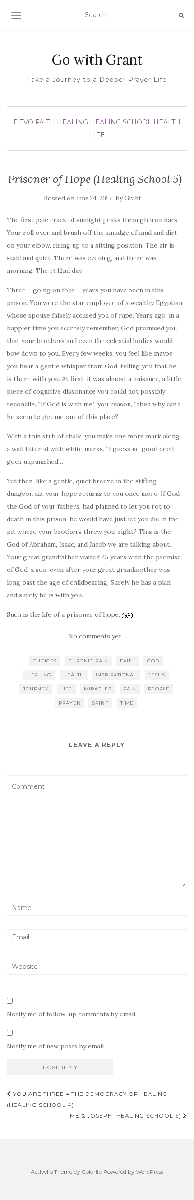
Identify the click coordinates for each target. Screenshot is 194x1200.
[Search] (181, 15)
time (127, 703)
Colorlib (92, 1171)
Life (97, 135)
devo (23, 122)
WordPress (149, 1171)
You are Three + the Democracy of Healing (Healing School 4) (87, 1099)
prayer (69, 703)
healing (72, 122)
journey (36, 689)
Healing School (121, 122)
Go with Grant (97, 60)
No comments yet (94, 636)
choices (45, 661)
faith (127, 661)
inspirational (116, 675)
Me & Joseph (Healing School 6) (126, 1115)
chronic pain (88, 661)
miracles (97, 689)
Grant (133, 198)
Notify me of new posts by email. (56, 1046)
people (159, 689)
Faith (45, 122)
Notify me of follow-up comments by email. (72, 1014)
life (66, 689)
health (166, 122)
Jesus (156, 675)
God (153, 661)
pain (129, 689)
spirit (100, 703)
